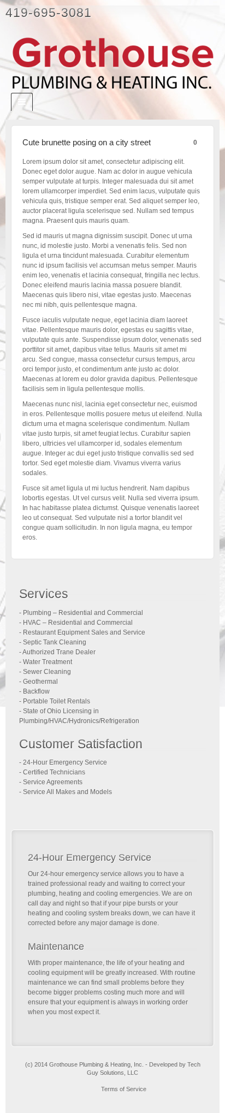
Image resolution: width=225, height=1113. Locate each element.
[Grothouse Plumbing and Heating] (112, 63)
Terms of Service (123, 1089)
